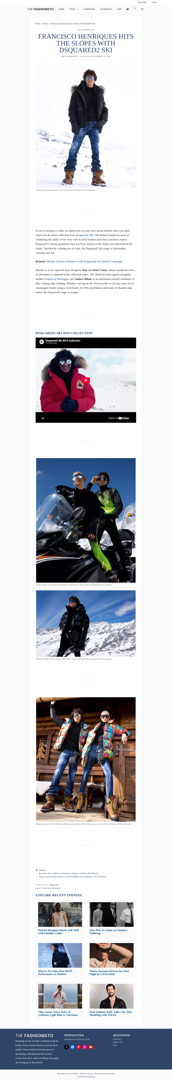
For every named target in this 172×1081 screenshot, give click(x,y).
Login (154, 2)
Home (61, 9)
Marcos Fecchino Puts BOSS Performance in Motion (55, 972)
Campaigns (89, 9)
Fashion (45, 24)
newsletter (83, 1039)
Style (72, 9)
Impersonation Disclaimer (105, 1074)
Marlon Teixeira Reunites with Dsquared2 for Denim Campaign (84, 261)
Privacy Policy (72, 1074)
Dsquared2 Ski (84, 235)
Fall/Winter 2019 (86, 30)
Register (142, 2)
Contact (117, 1039)
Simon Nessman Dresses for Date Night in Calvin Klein (109, 972)
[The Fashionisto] (40, 9)
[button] (135, 9)
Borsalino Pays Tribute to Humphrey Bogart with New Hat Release (68, 873)
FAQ (115, 1045)
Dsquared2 (54, 885)
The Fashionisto (69, 56)
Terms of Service (86, 1074)
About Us (118, 1042)
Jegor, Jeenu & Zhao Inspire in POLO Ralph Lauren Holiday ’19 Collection (72, 876)
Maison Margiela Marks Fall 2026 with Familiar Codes (58, 932)
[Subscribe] (127, 9)
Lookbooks (106, 9)
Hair (119, 9)
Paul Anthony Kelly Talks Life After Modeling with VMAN (111, 1013)
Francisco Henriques (56, 279)
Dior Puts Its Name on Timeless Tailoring (108, 932)
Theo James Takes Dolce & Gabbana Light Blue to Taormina (58, 1013)
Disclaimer (61, 1074)
